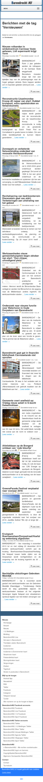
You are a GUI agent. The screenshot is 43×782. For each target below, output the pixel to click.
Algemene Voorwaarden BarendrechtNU (18, 756)
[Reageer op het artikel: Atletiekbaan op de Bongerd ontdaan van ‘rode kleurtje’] (19, 450)
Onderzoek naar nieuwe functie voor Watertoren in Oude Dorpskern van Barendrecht (19, 308)
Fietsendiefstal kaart (10, 657)
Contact (6, 762)
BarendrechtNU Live (10, 637)
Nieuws (6, 628)
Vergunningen (8, 663)
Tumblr (5, 698)
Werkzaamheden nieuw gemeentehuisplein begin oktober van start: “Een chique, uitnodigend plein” (20, 257)
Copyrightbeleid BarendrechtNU (14, 753)
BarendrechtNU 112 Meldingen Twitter (17, 726)
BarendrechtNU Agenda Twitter (14, 735)
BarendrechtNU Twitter (11, 723)
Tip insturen (7, 765)
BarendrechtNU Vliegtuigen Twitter (15, 738)
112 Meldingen (8, 631)
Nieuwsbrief (7, 681)
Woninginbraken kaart (11, 660)
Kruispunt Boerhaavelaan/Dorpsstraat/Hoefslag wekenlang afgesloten (21, 536)
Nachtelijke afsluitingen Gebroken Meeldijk (20, 574)
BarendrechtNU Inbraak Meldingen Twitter (18, 732)
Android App (7, 678)
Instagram (7, 693)
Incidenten (7, 646)
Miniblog (6, 634)
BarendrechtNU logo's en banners (15, 750)
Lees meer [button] (6, 772)
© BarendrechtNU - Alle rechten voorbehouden (20, 747)
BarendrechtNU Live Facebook (14, 711)
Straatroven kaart (9, 654)
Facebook (7, 690)
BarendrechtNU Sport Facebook (15, 717)
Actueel (6, 625)
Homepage (7, 622)
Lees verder (20, 137)
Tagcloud (6, 669)
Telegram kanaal (9, 696)
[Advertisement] (23, 15)
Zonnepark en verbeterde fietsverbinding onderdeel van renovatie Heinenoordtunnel (18, 151)
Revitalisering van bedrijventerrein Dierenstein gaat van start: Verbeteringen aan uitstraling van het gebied (21, 199)
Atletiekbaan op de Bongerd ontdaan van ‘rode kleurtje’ (17, 447)
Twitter (5, 687)
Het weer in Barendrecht (12, 640)
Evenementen (8, 649)
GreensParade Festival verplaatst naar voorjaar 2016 (20, 489)
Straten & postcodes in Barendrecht (16, 672)
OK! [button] (21, 779)
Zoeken (6, 666)
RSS (5, 684)
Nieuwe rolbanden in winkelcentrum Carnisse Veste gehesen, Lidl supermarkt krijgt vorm (19, 50)
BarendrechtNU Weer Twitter (13, 729)
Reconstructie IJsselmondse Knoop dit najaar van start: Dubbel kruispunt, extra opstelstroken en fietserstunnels (21, 102)
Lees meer (35, 91)
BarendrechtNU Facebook (12, 708)
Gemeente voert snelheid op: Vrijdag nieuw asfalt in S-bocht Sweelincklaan (19, 403)
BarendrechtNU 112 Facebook (14, 714)
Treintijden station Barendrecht (14, 643)
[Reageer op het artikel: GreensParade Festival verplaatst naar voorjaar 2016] (16, 493)
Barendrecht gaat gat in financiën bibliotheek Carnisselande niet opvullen (20, 355)
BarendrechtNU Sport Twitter (13, 741)
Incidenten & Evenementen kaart (15, 651)
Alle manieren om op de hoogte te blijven (18, 701)
